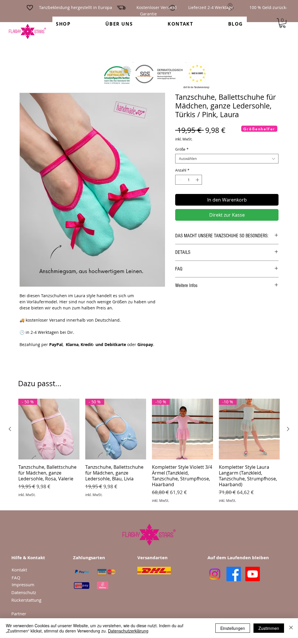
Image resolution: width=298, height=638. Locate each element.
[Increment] (198, 179)
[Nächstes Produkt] (288, 428)
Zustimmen (268, 628)
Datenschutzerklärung (128, 631)
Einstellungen (232, 628)
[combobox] (227, 158)
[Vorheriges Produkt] (9, 428)
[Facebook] (233, 574)
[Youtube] (252, 574)
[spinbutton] (188, 179)
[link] (282, 23)
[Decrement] (179, 179)
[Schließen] (291, 628)
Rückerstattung (26, 600)
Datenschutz (25, 592)
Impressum (23, 584)
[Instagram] (214, 574)
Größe (182, 149)
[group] (149, 450)
